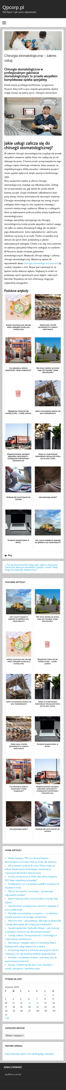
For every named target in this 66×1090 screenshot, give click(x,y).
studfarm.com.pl (13, 1074)
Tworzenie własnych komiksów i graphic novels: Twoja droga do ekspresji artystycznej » (31, 568)
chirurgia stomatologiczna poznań (41, 263)
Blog (10, 555)
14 (37, 1002)
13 (29, 1002)
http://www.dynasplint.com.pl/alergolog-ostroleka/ (29, 1053)
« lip (7, 1017)
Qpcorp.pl (13, 7)
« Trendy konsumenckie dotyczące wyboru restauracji (31, 564)
